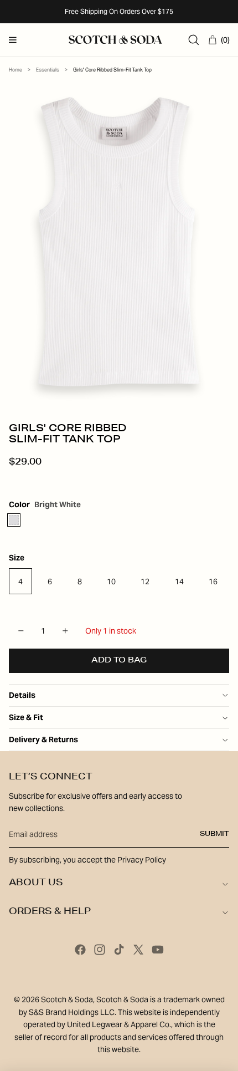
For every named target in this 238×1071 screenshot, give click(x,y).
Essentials (47, 70)
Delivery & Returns (43, 739)
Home (15, 70)
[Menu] (12, 40)
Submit (214, 834)
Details (22, 695)
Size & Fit (26, 717)
